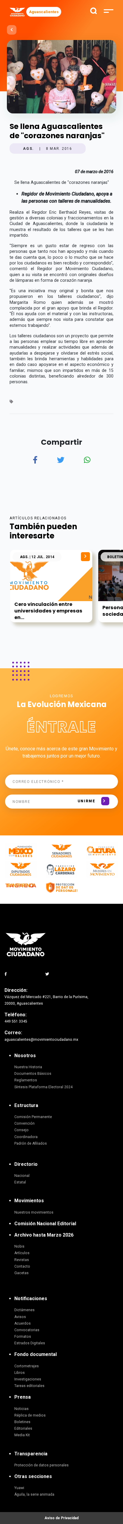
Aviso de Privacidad (61, 1518)
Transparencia (30, 1454)
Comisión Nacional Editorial (45, 1223)
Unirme (86, 801)
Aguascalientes (44, 12)
